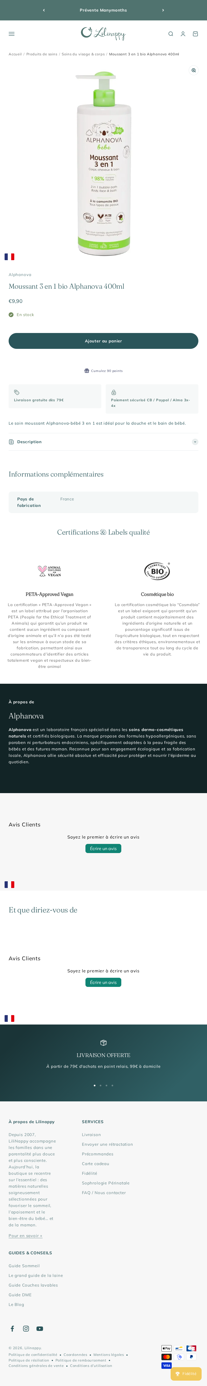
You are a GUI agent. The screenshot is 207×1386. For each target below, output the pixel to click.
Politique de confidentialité (33, 1354)
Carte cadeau (95, 1163)
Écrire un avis (103, 848)
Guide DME (20, 1294)
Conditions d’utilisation (91, 1365)
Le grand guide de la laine (36, 1275)
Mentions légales (109, 1354)
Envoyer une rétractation (107, 1144)
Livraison (91, 1134)
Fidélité (89, 1173)
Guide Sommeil (24, 1265)
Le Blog (16, 1304)
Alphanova (20, 274)
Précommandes (97, 1153)
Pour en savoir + (26, 1235)
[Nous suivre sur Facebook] (12, 1328)
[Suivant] (163, 10)
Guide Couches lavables (33, 1285)
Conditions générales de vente (36, 1365)
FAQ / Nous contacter (104, 1192)
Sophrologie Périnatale (106, 1183)
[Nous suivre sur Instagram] (26, 1328)
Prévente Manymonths (103, 10)
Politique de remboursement (81, 1360)
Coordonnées (75, 1354)
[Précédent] (44, 10)
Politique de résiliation (29, 1360)
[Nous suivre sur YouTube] (39, 1328)
